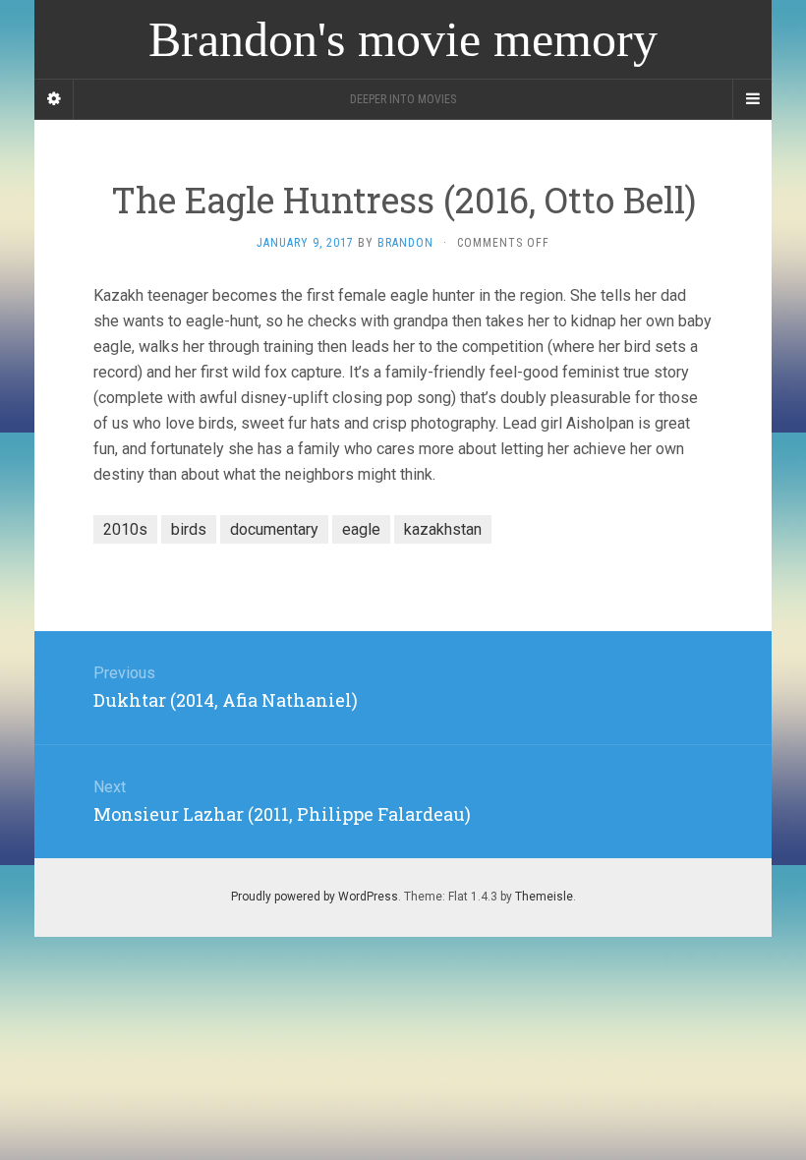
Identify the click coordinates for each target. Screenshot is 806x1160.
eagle (361, 529)
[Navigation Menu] (752, 99)
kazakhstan (443, 529)
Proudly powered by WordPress (314, 896)
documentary (274, 529)
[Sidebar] (54, 99)
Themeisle (544, 896)
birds (188, 529)
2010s (125, 529)
